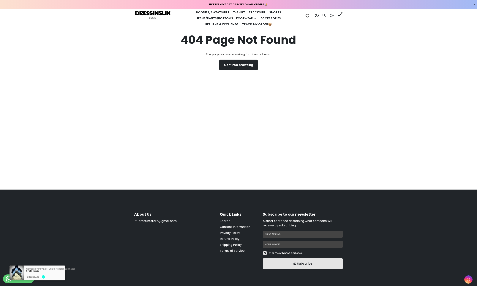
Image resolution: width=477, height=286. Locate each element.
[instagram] (468, 279)
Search (225, 221)
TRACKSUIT (257, 12)
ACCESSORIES (270, 18)
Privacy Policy (230, 233)
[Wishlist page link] (307, 16)
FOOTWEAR (246, 18)
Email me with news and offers (285, 253)
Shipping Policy (231, 245)
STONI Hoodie (32, 271)
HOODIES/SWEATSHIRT (212, 12)
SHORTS (275, 12)
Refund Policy (229, 239)
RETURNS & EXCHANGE (221, 24)
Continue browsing (238, 65)
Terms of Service (232, 251)
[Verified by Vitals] (43, 277)
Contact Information (235, 227)
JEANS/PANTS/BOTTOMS (214, 18)
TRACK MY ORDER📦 (257, 24)
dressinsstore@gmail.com (156, 221)
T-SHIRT (239, 12)
